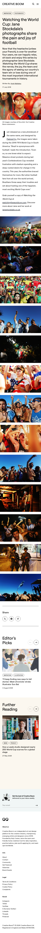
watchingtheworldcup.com (14, 202)
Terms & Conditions (9, 882)
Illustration (19, 675)
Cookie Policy (7, 887)
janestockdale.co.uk (11, 209)
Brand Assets (7, 870)
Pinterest (5, 917)
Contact (5, 860)
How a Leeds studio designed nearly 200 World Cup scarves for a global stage (18, 749)
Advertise (5, 868)
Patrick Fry (11, 139)
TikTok (4, 904)
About (4, 857)
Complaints (6, 890)
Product (13, 743)
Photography (19, 13)
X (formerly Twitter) (9, 909)
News (5, 743)
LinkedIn (5, 911)
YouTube (5, 906)
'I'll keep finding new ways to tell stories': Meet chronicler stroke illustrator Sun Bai (17, 682)
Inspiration (7, 13)
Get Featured (7, 865)
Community (6, 862)
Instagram (5, 901)
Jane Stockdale (26, 60)
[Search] (33, 4)
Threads (5, 914)
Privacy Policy (7, 884)
